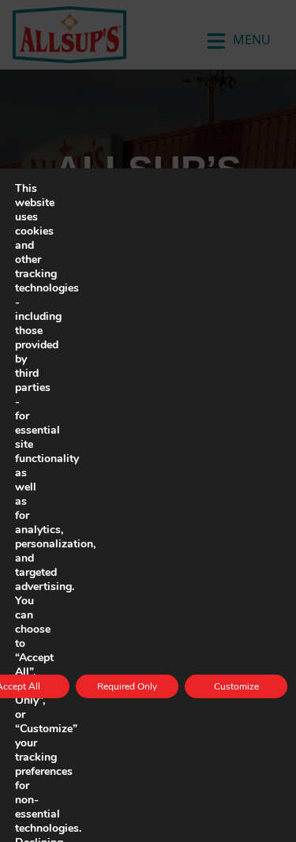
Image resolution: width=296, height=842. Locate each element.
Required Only (127, 686)
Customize (236, 686)
